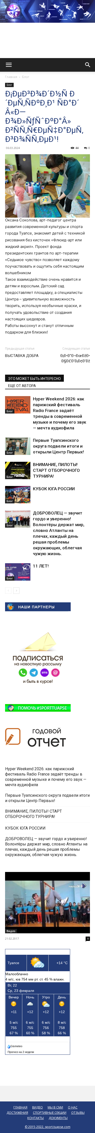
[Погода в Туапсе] (15, 1045)
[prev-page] (8, 590)
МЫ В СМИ (55, 1107)
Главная (11, 77)
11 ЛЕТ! (41, 566)
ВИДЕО (37, 1107)
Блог (25, 77)
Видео (11, 931)
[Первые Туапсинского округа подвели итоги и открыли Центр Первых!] (17, 446)
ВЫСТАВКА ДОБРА (22, 355)
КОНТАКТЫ (35, 1118)
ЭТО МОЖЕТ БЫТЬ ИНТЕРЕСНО (34, 379)
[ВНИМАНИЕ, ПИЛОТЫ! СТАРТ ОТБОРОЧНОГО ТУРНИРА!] (17, 470)
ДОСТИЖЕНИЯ (17, 1113)
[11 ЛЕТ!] (17, 572)
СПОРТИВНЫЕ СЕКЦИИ (49, 1113)
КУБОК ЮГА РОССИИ (54, 488)
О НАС (73, 1107)
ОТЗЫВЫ (78, 1113)
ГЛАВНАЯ (20, 1107)
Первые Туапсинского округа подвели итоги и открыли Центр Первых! (58, 446)
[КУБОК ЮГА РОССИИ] (17, 494)
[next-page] (16, 590)
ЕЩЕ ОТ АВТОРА (22, 386)
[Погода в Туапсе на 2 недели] (21, 1051)
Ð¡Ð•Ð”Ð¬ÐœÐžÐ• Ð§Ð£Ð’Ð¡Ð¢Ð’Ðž (75, 358)
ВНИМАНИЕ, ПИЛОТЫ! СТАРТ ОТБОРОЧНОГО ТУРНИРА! (56, 470)
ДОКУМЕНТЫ (58, 1118)
